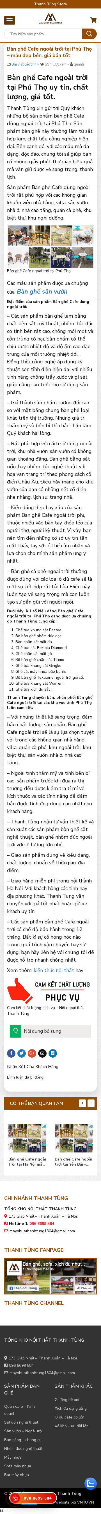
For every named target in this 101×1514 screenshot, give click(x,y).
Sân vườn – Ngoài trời (23, 1431)
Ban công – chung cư (23, 1440)
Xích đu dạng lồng (71, 1408)
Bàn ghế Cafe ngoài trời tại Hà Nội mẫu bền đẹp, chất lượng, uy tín (27, 1162)
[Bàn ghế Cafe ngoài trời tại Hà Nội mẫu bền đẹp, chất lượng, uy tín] (27, 1137)
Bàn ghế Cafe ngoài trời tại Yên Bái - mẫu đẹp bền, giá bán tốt (73, 1162)
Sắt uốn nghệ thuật (21, 1422)
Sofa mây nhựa (17, 1466)
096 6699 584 (21, 1365)
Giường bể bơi (67, 1399)
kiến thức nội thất (54, 970)
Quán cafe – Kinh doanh (19, 1410)
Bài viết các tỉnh (24, 64)
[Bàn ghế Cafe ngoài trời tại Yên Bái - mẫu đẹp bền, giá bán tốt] (74, 1137)
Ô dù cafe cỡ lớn (69, 1417)
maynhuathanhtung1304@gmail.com (42, 1231)
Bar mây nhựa (16, 1475)
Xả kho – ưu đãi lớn (72, 1426)
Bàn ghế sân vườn (42, 291)
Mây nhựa (13, 1457)
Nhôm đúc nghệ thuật (23, 1448)
